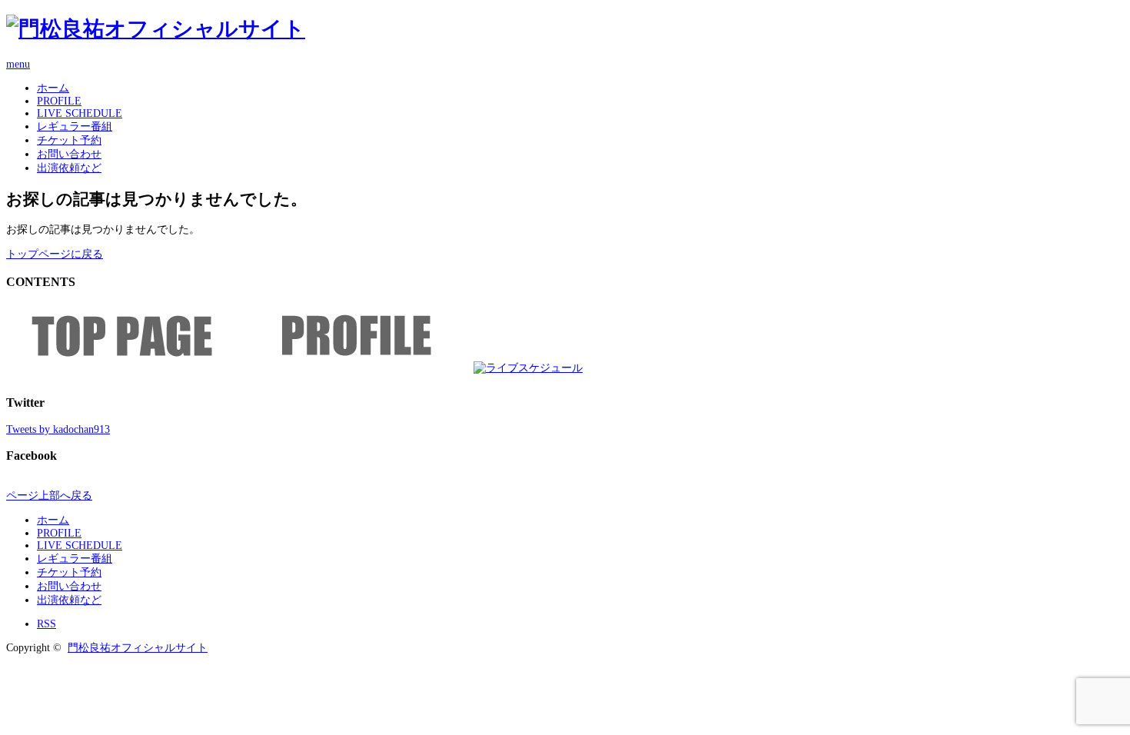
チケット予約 (69, 140)
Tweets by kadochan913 (58, 429)
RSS (46, 624)
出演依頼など (69, 168)
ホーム (53, 88)
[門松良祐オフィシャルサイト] (155, 29)
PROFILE (59, 101)
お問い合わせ (69, 154)
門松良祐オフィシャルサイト (138, 648)
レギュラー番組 (74, 126)
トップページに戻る (54, 254)
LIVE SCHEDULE (79, 113)
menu (18, 64)
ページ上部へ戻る (49, 495)
